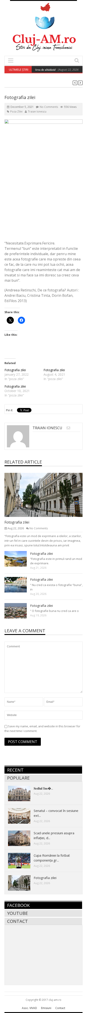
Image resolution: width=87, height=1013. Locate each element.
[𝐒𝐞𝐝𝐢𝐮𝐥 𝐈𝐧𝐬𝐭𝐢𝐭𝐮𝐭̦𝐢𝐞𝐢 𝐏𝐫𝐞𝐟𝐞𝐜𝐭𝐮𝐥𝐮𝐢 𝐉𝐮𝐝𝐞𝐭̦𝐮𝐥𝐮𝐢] (22, 793)
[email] (68, 427)
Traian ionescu (37, 111)
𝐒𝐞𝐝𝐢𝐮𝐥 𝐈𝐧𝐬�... (43, 788)
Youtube (17, 913)
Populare (18, 778)
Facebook (18, 905)
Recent (15, 770)
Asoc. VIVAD (29, 1008)
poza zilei (16, 111)
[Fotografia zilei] (47, 494)
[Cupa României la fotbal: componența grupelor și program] (22, 860)
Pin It (9, 410)
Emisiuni (46, 1008)
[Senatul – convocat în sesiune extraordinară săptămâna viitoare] (22, 815)
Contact (17, 921)
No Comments (49, 107)
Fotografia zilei (15, 370)
